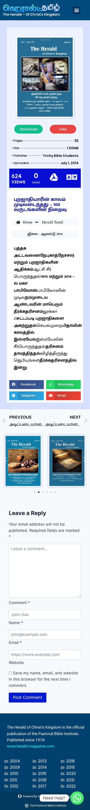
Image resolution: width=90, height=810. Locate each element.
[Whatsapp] (77, 798)
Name (16, 622)
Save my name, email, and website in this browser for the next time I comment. (43, 679)
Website (16, 662)
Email (15, 642)
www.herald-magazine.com (30, 746)
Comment (19, 602)
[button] (76, 10)
